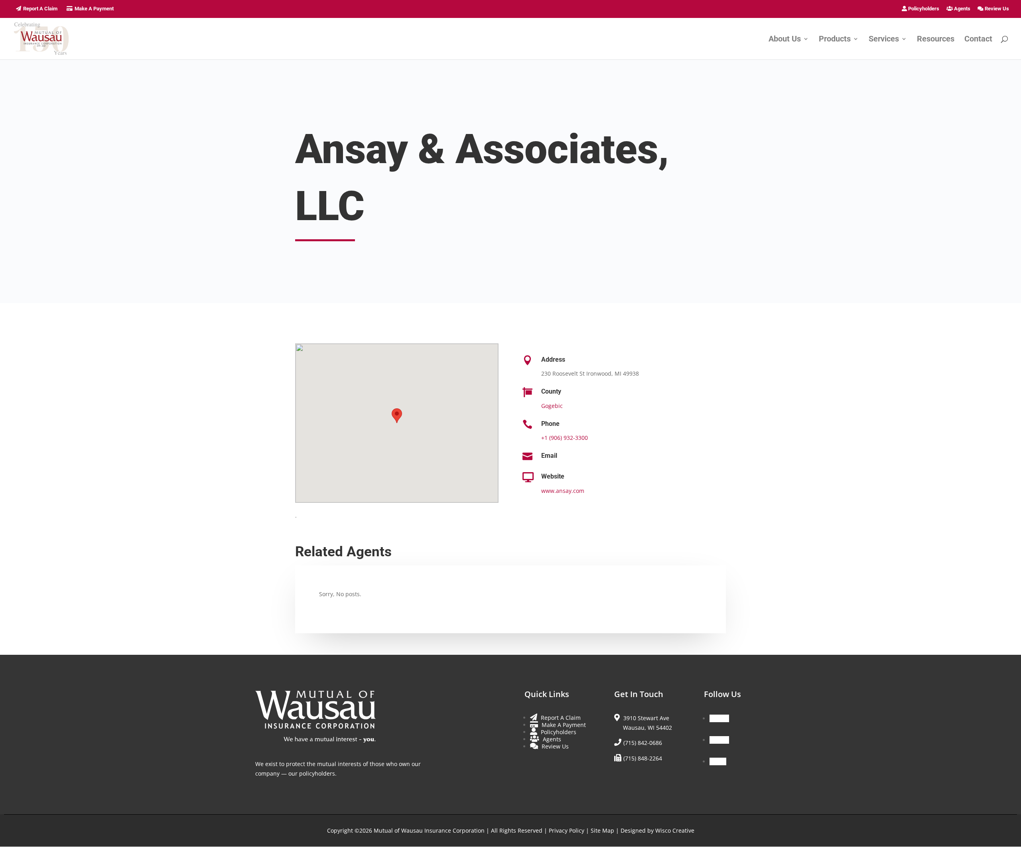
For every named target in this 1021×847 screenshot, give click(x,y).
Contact (978, 39)
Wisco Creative (674, 830)
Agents (961, 9)
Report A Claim (40, 9)
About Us (785, 39)
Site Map (602, 830)
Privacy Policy (566, 830)
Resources (935, 39)
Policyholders (923, 9)
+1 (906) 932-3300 (564, 437)
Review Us (996, 9)
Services (884, 39)
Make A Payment (94, 9)
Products (835, 39)
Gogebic (552, 406)
